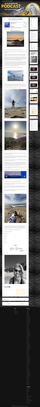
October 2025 (28, 321)
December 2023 (28, 345)
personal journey (21, 293)
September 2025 (28, 322)
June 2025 (28, 325)
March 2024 (28, 342)
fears (20, 291)
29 (32, 113)
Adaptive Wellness (29, 388)
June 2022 (28, 365)
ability (16, 289)
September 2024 (28, 335)
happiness (23, 291)
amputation (24, 289)
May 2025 (28, 326)
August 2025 (28, 323)
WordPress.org (16, 313)
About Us (31, 45)
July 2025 (28, 324)
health (25, 291)
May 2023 (28, 353)
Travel (27, 401)
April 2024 (28, 341)
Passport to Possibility (32, 34)
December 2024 (28, 332)
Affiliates (31, 46)
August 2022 (28, 363)
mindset (25, 292)
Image (5, 289)
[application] (33, 69)
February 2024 (28, 343)
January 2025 (28, 331)
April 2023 (28, 354)
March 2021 (28, 382)
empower (19, 291)
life (17, 292)
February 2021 (28, 383)
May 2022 (28, 366)
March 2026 (28, 315)
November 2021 (28, 373)
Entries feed (15, 311)
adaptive (19, 289)
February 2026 (28, 316)
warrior (17, 294)
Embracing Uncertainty (32, 33)
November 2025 (28, 320)
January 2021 (28, 384)
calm (20, 290)
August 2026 (28, 310)
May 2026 (28, 313)
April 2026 (28, 314)
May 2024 (28, 340)
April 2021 (28, 381)
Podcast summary (10, 289)
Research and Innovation (29, 400)
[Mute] (35, 70)
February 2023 (28, 356)
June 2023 (28, 352)
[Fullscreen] (36, 70)
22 (32, 112)
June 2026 (28, 312)
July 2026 (28, 311)
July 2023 (28, 351)
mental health (22, 292)
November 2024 (28, 333)
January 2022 (28, 371)
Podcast (7, 289)
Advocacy (28, 389)
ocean (16, 293)
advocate (21, 289)
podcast (24, 293)
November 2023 (28, 346)
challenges (22, 290)
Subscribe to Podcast (32, 47)
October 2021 (28, 374)
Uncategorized (28, 402)
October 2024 (28, 334)
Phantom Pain (28, 397)
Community (28, 391)
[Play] (31, 70)
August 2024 (28, 336)
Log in (15, 310)
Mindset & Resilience (29, 396)
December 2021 (28, 372)
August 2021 (28, 376)
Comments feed (16, 312)
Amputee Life (28, 390)
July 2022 (28, 364)
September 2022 (28, 362)
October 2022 (28, 361)
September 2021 (28, 375)
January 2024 (28, 344)
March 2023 (28, 355)
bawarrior (13, 20)
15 (32, 111)
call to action (17, 290)
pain (18, 293)
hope (16, 292)
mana (19, 292)
